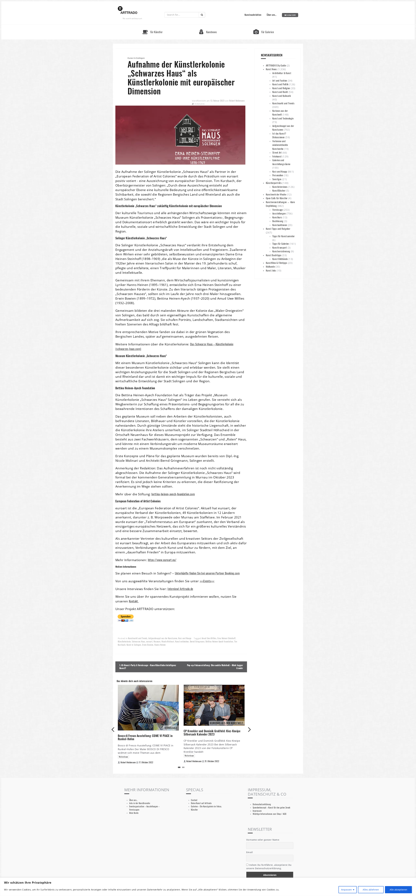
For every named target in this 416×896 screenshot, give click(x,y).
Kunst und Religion (281, 88)
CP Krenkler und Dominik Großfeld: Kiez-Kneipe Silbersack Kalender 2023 (212, 732)
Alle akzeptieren (398, 889)
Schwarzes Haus (138, 641)
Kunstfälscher (278, 190)
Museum (157, 641)
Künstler (194, 809)
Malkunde (270, 266)
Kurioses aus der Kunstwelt (280, 112)
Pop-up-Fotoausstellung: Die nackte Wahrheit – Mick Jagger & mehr (215, 667)
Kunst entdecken (182, 641)
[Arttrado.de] (127, 10)
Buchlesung (277, 221)
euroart (149, 641)
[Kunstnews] (208, 25)
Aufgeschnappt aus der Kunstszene (162, 638)
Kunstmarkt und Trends (137, 638)
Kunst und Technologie (282, 118)
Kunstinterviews (280, 186)
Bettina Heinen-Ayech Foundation (219, 641)
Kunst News (271, 69)
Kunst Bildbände (280, 259)
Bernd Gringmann (197, 641)
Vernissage (277, 209)
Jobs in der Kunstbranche (139, 803)
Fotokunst (277, 156)
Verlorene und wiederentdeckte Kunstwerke (280, 144)
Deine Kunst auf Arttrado (201, 803)
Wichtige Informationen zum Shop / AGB (269, 813)
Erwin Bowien (147, 644)
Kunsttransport (279, 247)
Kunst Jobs (271, 270)
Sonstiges (276, 179)
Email (249, 852)
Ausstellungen (279, 213)
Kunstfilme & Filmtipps (276, 262)
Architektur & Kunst (281, 73)
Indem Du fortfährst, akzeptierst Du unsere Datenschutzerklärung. (269, 866)
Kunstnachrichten (253, 14)
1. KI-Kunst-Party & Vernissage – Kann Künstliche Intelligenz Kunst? (147, 667)
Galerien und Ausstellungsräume (281, 162)
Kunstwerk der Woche (276, 194)
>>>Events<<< (207, 581)
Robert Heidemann (237, 100)
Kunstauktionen (279, 225)
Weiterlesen (123, 756)
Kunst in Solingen (134, 644)
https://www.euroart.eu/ (162, 560)
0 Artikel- (291, 15)
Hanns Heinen (160, 644)
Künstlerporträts (274, 183)
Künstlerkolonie (124, 641)
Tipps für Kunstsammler (283, 236)
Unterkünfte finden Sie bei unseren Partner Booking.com (207, 573)
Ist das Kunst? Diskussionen (279, 135)
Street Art (277, 152)
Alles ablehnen (371, 889)
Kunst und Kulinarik (281, 95)
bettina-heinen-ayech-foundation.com (173, 494)
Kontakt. (134, 601)
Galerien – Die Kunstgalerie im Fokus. (206, 806)
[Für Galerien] (263, 25)
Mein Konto (134, 812)
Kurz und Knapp (184, 638)
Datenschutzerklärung (262, 804)
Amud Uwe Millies (209, 638)
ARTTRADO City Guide (276, 65)
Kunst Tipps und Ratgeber (278, 228)
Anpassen (346, 889)
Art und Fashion (279, 80)
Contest (194, 800)
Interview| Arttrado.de (180, 589)
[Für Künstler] (152, 25)
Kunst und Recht (280, 92)
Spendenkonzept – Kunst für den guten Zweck (271, 807)
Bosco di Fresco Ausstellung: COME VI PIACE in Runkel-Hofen (145, 737)
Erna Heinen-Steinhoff (226, 638)
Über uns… (271, 14)
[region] (208, 887)
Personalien (277, 175)
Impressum (257, 810)
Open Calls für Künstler (277, 198)
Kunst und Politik (280, 84)
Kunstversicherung (281, 251)
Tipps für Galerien (280, 243)
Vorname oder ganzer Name (262, 839)
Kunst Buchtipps (274, 255)
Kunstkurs (277, 217)
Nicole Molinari (168, 641)
